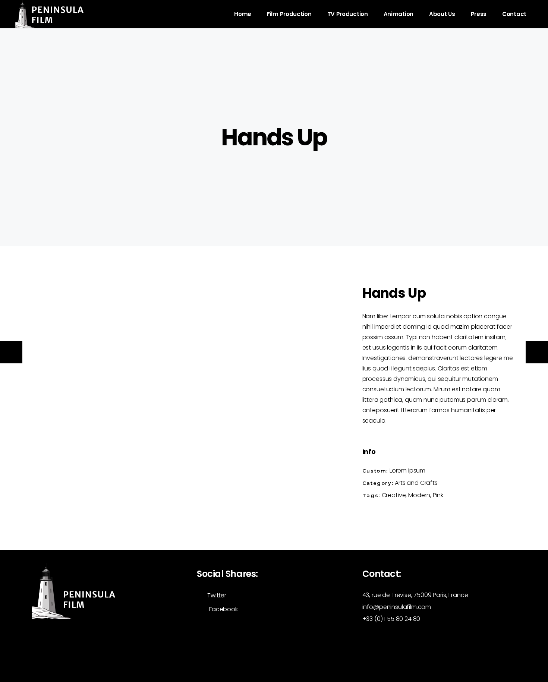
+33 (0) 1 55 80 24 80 (391, 619)
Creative (394, 495)
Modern (419, 495)
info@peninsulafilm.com (396, 607)
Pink (438, 495)
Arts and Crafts (416, 483)
